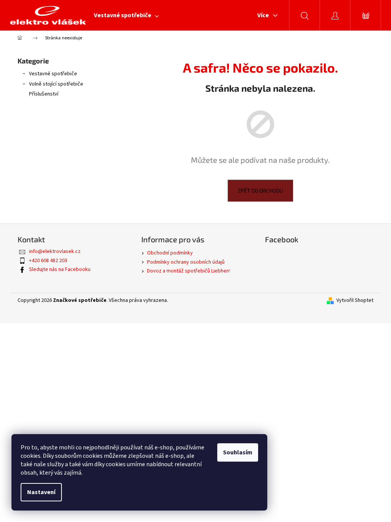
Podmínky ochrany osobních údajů (186, 262)
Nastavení (41, 492)
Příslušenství (43, 94)
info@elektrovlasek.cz (55, 251)
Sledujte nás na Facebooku (59, 269)
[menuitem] (126, 15)
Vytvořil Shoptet (354, 300)
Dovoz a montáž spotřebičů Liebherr (188, 271)
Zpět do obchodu (260, 190)
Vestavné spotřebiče (53, 74)
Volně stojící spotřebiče (56, 84)
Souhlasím (237, 452)
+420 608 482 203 (48, 260)
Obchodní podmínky (170, 253)
